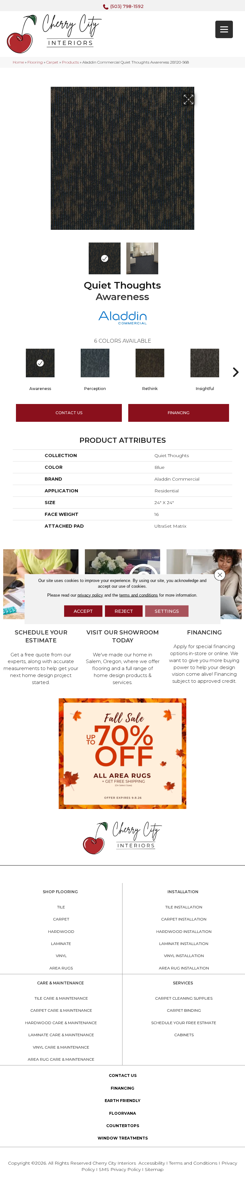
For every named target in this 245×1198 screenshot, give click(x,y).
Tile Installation (183, 907)
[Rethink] (149, 363)
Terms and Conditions (193, 1163)
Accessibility (151, 1163)
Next (199, 255)
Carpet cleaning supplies (183, 998)
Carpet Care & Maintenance (61, 1010)
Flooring (35, 62)
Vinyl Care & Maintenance (61, 1047)
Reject (124, 611)
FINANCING (178, 412)
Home (18, 62)
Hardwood (61, 931)
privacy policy (90, 594)
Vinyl (61, 955)
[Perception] (95, 363)
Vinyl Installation (184, 955)
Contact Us (69, 412)
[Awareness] (40, 363)
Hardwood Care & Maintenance (61, 1022)
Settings (167, 611)
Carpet (52, 62)
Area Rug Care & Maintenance (61, 1059)
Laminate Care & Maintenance (61, 1034)
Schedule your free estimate (183, 1022)
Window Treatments (123, 1138)
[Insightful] (204, 363)
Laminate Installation (183, 943)
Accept (83, 611)
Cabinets (184, 1034)
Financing (122, 1088)
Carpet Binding (184, 1010)
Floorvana (122, 1113)
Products (70, 62)
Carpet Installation (183, 919)
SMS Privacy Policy (120, 1169)
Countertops (122, 1125)
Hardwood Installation (184, 931)
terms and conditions (138, 594)
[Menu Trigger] (224, 29)
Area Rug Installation (184, 968)
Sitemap (154, 1169)
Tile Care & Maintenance (61, 998)
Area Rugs (61, 968)
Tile (61, 907)
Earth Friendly (122, 1100)
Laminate (61, 943)
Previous (46, 255)
